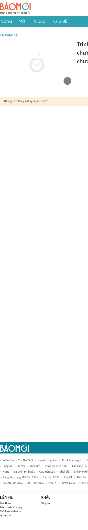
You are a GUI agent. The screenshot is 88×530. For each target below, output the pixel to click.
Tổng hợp (46, 503)
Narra (6, 471)
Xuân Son (8, 460)
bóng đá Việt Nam (56, 466)
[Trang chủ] (15, 8)
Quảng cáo (5, 515)
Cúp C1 (68, 477)
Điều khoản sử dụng (11, 507)
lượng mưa (68, 483)
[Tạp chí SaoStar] (82, 69)
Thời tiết (35, 466)
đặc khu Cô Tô (51, 477)
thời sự (81, 477)
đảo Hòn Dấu (47, 471)
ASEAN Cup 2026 (13, 483)
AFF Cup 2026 (35, 483)
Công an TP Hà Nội (14, 466)
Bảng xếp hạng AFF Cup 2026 (20, 477)
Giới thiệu (5, 503)
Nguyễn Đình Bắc (24, 471)
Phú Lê (52, 483)
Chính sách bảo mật (11, 511)
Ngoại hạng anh (47, 460)
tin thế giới (25, 460)
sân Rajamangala (72, 460)
